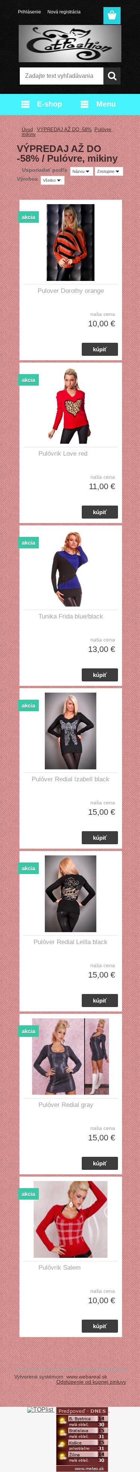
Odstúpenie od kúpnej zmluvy (91, 1382)
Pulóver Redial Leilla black (71, 942)
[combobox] (81, 171)
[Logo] (70, 43)
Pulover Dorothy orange (71, 290)
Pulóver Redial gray (65, 1104)
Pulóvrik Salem (59, 1267)
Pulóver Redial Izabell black (70, 779)
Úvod (27, 129)
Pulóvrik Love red (62, 453)
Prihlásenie (29, 12)
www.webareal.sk (86, 1377)
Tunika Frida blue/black (70, 616)
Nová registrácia (64, 12)
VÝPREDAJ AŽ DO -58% (64, 129)
